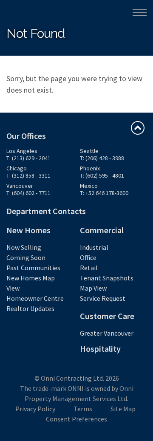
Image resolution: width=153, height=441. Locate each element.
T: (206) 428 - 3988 (102, 158)
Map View (93, 288)
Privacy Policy (35, 408)
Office (88, 257)
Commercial (102, 230)
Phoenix (90, 168)
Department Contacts (46, 211)
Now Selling (23, 247)
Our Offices (26, 135)
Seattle (89, 151)
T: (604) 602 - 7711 (28, 193)
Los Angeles (21, 151)
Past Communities (33, 267)
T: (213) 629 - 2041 (28, 158)
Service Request (102, 298)
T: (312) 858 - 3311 (28, 175)
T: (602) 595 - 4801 (102, 175)
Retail (89, 267)
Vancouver (19, 185)
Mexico (89, 185)
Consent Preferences (76, 419)
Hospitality (100, 348)
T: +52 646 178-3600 (104, 193)
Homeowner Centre (35, 298)
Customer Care (107, 316)
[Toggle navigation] (140, 13)
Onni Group (25, 12)
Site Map (123, 408)
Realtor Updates (30, 308)
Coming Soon (25, 257)
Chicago (16, 168)
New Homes (28, 230)
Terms (83, 408)
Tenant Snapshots (106, 278)
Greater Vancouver (106, 333)
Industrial (94, 247)
